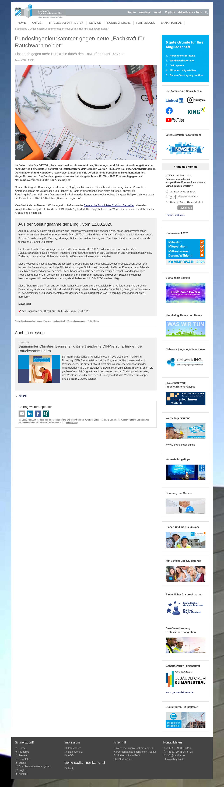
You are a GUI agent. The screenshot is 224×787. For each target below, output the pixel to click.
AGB (71, 755)
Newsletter (144, 12)
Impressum (74, 747)
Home (22, 22)
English (23, 770)
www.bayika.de (175, 759)
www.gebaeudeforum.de (179, 692)
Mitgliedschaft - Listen (66, 22)
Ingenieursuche (119, 22)
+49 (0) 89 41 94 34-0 (179, 747)
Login (71, 768)
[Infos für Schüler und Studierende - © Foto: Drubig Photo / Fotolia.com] (185, 574)
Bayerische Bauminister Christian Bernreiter (109, 205)
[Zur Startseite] (40, 11)
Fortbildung (145, 22)
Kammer (37, 22)
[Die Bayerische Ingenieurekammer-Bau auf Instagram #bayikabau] (196, 100)
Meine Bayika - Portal (190, 12)
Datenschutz (71, 422)
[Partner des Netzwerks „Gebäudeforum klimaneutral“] (185, 679)
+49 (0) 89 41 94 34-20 (180, 751)
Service (95, 22)
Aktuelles (24, 751)
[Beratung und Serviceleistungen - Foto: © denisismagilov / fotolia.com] (185, 506)
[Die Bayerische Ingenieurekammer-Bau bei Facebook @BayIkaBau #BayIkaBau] (169, 110)
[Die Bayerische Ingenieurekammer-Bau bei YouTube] (175, 120)
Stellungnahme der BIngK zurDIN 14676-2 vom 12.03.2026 (55, 310)
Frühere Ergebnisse (175, 215)
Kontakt (157, 12)
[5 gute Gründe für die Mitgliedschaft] (185, 58)
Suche (23, 762)
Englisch (170, 12)
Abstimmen (185, 207)
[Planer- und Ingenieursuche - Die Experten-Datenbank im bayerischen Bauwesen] (185, 540)
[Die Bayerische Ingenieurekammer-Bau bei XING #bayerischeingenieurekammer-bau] (196, 110)
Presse (131, 12)
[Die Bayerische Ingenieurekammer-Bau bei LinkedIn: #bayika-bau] (175, 100)
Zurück (23, 395)
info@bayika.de (176, 755)
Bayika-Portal (171, 22)
